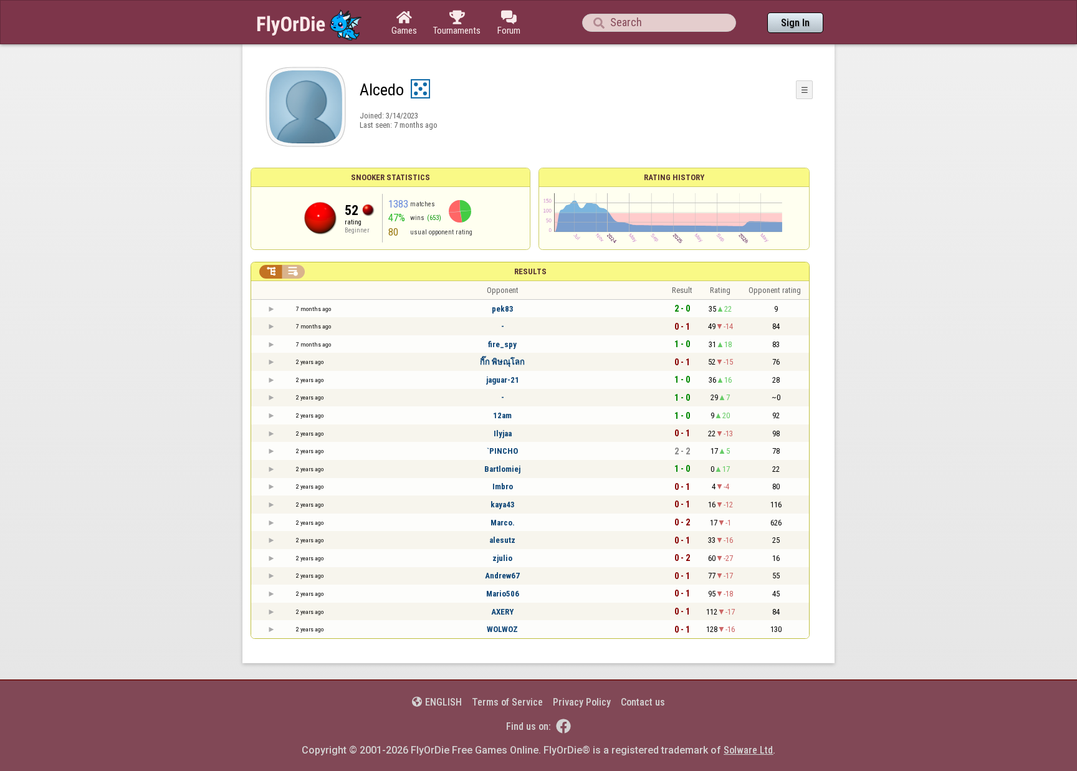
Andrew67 (502, 575)
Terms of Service (507, 702)
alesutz (502, 540)
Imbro (502, 486)
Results (530, 271)
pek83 (503, 309)
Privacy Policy (582, 702)
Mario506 (502, 593)
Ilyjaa (503, 433)
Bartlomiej (502, 469)
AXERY (502, 611)
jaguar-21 (502, 380)
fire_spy (502, 344)
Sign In (795, 23)
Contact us (643, 702)
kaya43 (503, 504)
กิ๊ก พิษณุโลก (502, 361)
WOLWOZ (502, 629)
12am (502, 415)
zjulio (502, 558)
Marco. (503, 522)
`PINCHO (502, 451)
